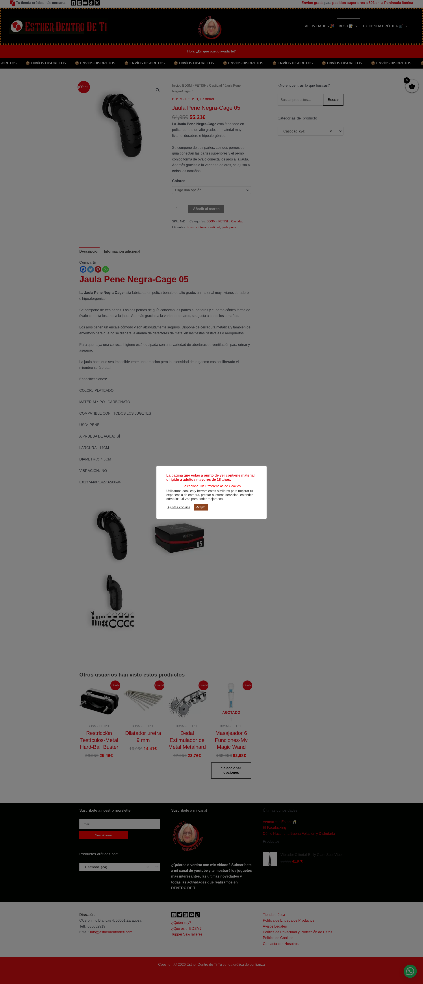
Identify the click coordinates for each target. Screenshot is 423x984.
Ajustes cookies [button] (178, 507)
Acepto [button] (200, 507)
